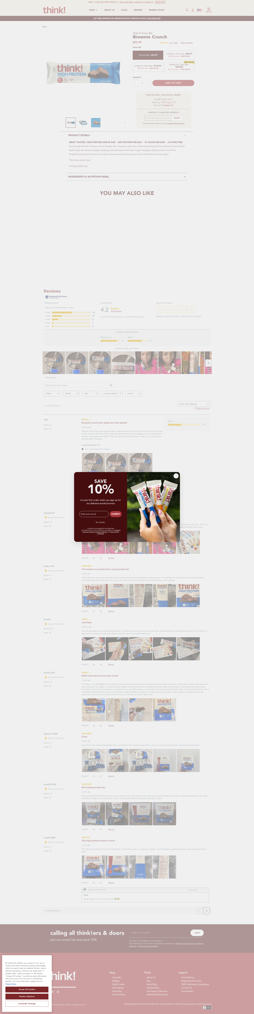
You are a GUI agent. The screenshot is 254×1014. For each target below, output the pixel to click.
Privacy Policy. (10, 984)
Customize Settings (27, 1004)
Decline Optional (27, 996)
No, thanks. (100, 522)
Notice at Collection (101, 532)
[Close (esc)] (176, 475)
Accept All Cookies (27, 989)
